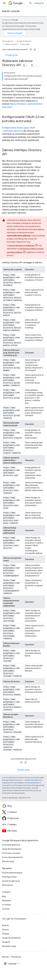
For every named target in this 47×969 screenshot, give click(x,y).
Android (5, 925)
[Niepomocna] (35, 49)
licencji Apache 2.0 (34, 783)
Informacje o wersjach (11, 853)
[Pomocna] (31, 49)
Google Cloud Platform (11, 938)
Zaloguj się (39, 3)
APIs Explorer (7, 885)
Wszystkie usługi (9, 946)
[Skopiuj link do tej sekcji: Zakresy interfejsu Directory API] (9, 154)
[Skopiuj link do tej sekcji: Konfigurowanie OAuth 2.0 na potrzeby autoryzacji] (34, 121)
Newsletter (6, 901)
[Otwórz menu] (4, 3)
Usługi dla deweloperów (12, 849)
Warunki (5, 957)
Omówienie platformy (11, 845)
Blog (4, 896)
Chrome (5, 930)
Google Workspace (24, 41)
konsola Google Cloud (11, 881)
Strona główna (7, 41)
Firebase (5, 934)
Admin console (11, 11)
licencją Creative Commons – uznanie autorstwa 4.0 (21, 780)
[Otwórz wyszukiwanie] (30, 3)
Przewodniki (25, 44)
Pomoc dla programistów (12, 857)
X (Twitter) (6, 905)
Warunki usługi (8, 861)
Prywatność (16, 957)
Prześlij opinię (11, 55)
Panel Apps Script (9, 877)
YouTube (6, 909)
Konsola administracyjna (12, 873)
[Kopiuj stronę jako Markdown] (32, 65)
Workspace (25, 3)
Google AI (6, 942)
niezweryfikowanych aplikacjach (21, 245)
